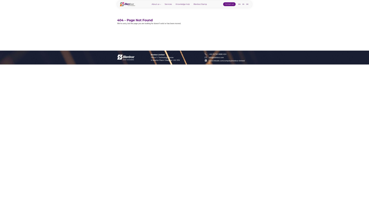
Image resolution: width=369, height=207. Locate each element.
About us (155, 4)
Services (168, 4)
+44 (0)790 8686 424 (217, 54)
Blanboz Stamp (200, 4)
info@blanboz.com (216, 57)
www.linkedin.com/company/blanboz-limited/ (227, 61)
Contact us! (229, 4)
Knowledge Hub (183, 4)
